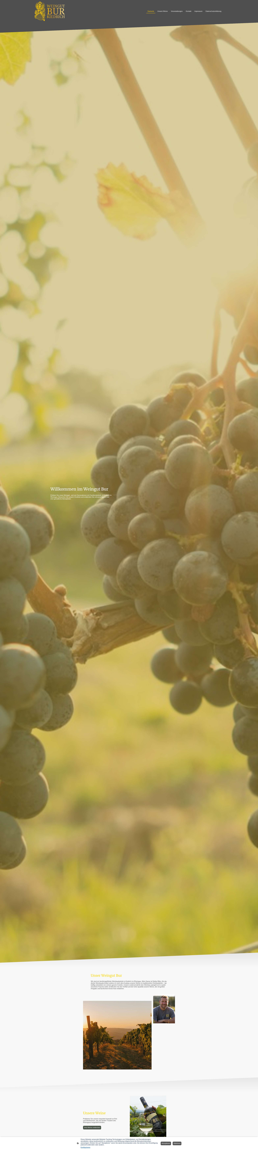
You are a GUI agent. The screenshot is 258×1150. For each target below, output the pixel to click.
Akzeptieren (166, 1143)
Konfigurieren (85, 1147)
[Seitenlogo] (50, 11)
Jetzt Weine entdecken (92, 1127)
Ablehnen (177, 1143)
